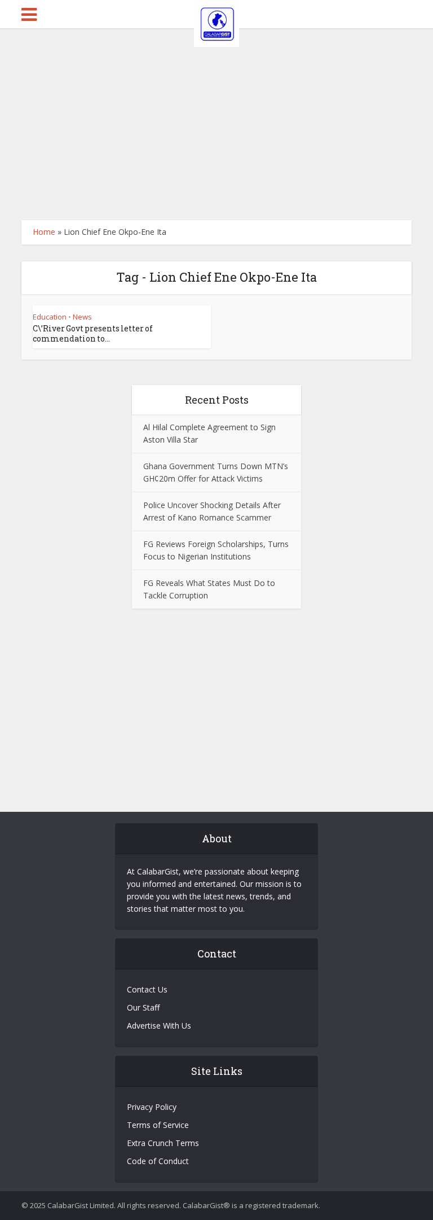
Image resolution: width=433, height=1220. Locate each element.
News (82, 317)
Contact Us (147, 989)
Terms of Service (158, 1125)
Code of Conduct (158, 1161)
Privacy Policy (151, 1106)
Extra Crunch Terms (163, 1143)
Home (44, 231)
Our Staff (143, 1007)
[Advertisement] (216, 124)
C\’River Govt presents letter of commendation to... (93, 333)
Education (50, 317)
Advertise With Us (159, 1025)
